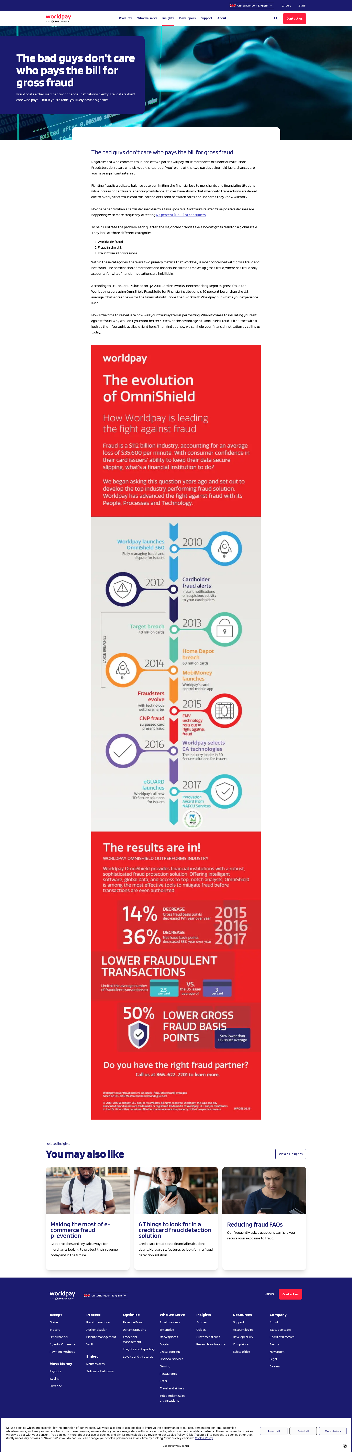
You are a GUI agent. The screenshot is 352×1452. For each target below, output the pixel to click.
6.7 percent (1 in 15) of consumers (181, 215)
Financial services (171, 1359)
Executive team (280, 1330)
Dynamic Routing (134, 1330)
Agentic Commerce (63, 1344)
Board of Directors (282, 1337)
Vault (89, 1344)
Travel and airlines (172, 1388)
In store (55, 1330)
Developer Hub (243, 1337)
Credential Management (132, 1339)
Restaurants (168, 1374)
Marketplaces (95, 1364)
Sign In (302, 5)
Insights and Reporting (139, 1349)
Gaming (165, 1366)
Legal (273, 1359)
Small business (170, 1322)
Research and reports (211, 1344)
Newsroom (277, 1352)
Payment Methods (62, 1352)
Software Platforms (100, 1371)
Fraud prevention (98, 1322)
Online (54, 1322)
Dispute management (101, 1337)
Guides (201, 1330)
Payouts (55, 1371)
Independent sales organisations (172, 1398)
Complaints (241, 1344)
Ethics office (241, 1352)
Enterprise (167, 1330)
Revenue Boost (133, 1322)
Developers (187, 18)
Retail (163, 1381)
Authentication (96, 1330)
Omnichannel (59, 1337)
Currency (56, 1386)
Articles (201, 1322)
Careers (286, 5)
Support (206, 18)
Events (274, 1344)
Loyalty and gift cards (138, 1356)
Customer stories (208, 1337)
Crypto (164, 1344)
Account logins (243, 1330)
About (274, 1322)
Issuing (54, 1378)
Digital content (170, 1352)
